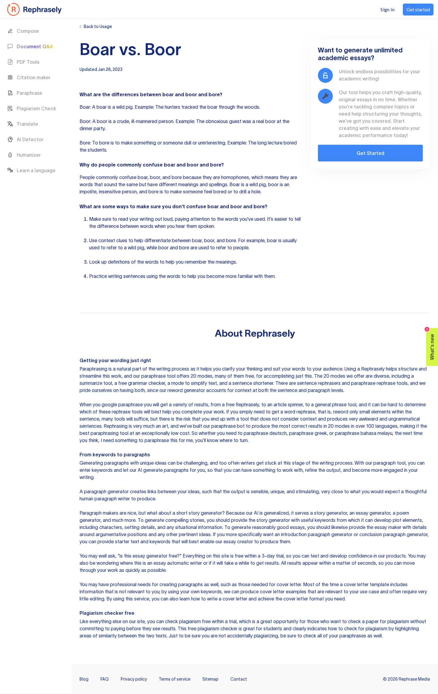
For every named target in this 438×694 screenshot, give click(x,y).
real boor (266, 121)
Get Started (370, 153)
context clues (112, 240)
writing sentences (126, 276)
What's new (430, 344)
